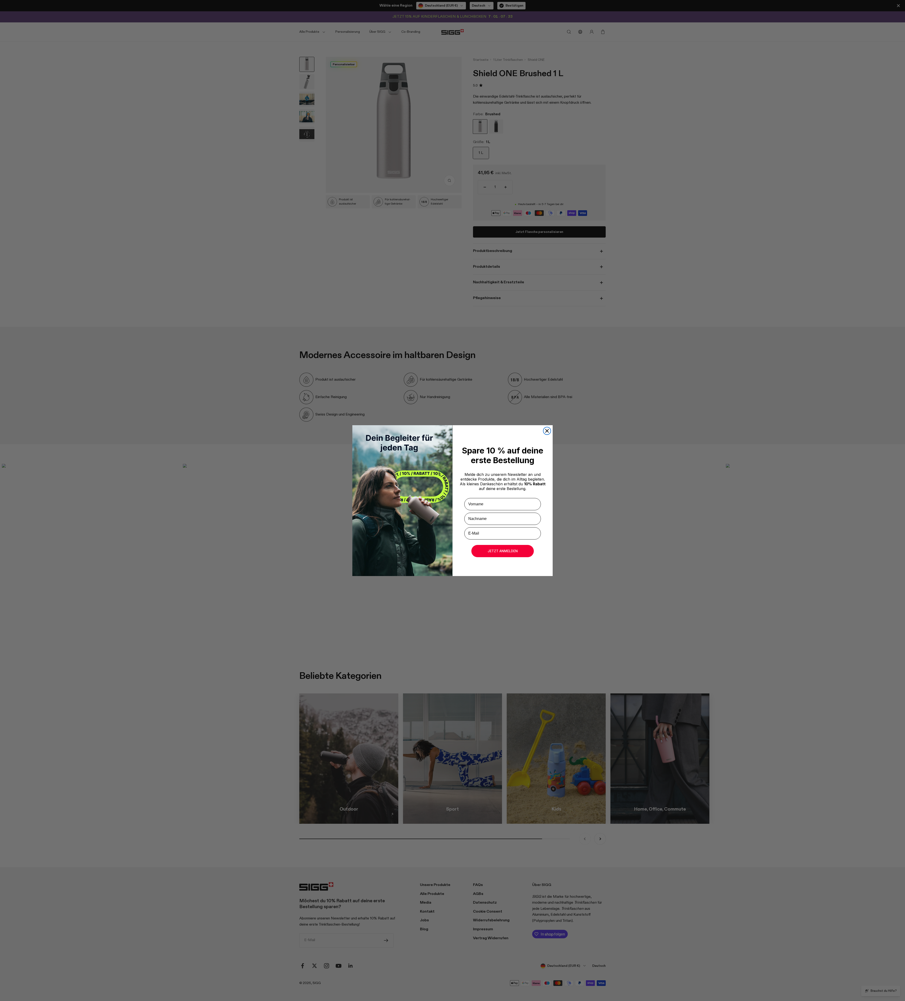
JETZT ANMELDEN (503, 551)
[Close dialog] (547, 431)
